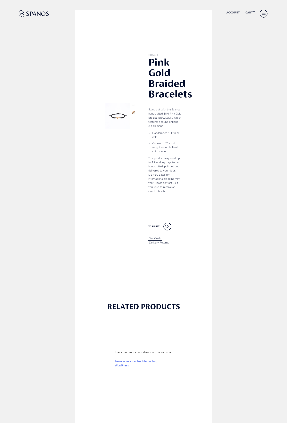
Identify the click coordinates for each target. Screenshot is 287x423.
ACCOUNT (233, 12)
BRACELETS (155, 55)
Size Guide (155, 238)
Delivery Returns (159, 242)
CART (250, 12)
